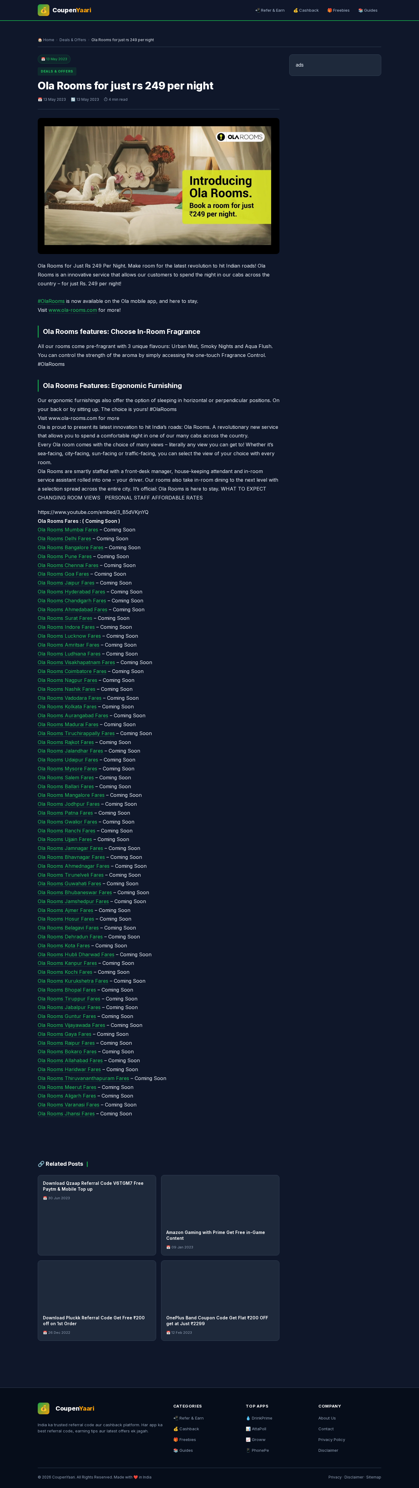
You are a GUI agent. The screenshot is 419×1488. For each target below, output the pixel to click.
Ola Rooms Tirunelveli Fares (71, 875)
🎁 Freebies (338, 10)
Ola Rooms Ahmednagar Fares (74, 866)
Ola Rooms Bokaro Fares (67, 1051)
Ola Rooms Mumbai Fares (68, 530)
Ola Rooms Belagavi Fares (68, 928)
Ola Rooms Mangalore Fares (71, 795)
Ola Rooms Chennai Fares (68, 565)
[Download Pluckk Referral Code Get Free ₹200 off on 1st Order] (97, 1285)
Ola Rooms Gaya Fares (64, 1034)
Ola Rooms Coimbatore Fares (72, 671)
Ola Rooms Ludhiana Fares (69, 654)
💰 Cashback (306, 10)
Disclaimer (328, 1450)
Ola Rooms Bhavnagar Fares (71, 857)
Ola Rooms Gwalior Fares (67, 822)
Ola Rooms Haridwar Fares (69, 1069)
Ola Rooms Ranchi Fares (66, 831)
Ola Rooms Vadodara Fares (70, 698)
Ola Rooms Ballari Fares (66, 786)
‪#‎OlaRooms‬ (51, 301)
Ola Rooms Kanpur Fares (67, 963)
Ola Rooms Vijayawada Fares (71, 1025)
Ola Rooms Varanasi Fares (68, 1105)
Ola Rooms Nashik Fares (66, 689)
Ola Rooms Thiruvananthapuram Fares (83, 1078)
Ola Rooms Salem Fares (66, 777)
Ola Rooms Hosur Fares (66, 919)
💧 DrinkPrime (259, 1418)
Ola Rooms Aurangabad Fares (73, 715)
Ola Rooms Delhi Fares (64, 538)
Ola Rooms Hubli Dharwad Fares (76, 954)
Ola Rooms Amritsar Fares (68, 645)
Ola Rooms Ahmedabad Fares (72, 609)
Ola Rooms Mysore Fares (67, 769)
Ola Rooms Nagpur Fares (67, 680)
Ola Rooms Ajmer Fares (65, 910)
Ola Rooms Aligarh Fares (67, 1096)
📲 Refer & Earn (270, 10)
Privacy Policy (331, 1439)
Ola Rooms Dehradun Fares (70, 937)
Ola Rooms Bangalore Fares (70, 547)
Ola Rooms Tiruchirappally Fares (76, 733)
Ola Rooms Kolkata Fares (67, 706)
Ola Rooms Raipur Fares (66, 1043)
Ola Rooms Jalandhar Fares (70, 751)
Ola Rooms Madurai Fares (68, 724)
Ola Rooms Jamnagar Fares (70, 848)
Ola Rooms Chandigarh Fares (72, 600)
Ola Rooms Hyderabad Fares (71, 592)
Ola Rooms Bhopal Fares (67, 990)
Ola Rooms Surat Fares (65, 618)
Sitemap (373, 1477)
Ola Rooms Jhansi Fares (66, 1113)
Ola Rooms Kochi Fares (65, 972)
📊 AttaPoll (256, 1428)
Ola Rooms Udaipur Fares (68, 760)
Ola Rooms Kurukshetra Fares (73, 981)
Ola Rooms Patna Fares (65, 813)
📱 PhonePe (257, 1450)
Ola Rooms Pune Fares (65, 556)
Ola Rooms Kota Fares (64, 945)
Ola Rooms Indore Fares (66, 627)
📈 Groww (256, 1439)
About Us (327, 1418)
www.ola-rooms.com (72, 310)
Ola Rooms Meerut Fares (67, 1087)
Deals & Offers (73, 39)
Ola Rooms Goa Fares (63, 574)
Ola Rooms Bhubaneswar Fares (75, 892)
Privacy (335, 1477)
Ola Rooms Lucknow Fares (69, 636)
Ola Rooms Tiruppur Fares (69, 999)
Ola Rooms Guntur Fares (67, 1016)
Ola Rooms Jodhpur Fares (69, 804)
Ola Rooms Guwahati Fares (69, 883)
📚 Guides (368, 10)
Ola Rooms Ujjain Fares (65, 839)
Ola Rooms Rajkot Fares (66, 742)
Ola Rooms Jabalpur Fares (69, 1007)
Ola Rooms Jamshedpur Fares (73, 901)
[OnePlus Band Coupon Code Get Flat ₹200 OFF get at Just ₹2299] (220, 1285)
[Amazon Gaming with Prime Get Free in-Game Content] (220, 1199)
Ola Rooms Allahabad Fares (70, 1060)
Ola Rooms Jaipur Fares (66, 583)
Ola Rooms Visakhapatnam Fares (76, 662)
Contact (326, 1428)
